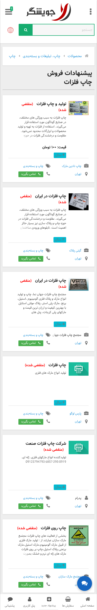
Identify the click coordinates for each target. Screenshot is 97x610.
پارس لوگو (75, 413)
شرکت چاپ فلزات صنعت (46, 446)
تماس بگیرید (28, 174)
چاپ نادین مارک (71, 166)
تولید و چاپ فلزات (44, 107)
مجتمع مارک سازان (69, 576)
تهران (78, 174)
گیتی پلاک (75, 250)
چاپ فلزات (45, 365)
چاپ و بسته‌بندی (33, 166)
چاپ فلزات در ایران (43, 199)
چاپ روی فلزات (41, 528)
